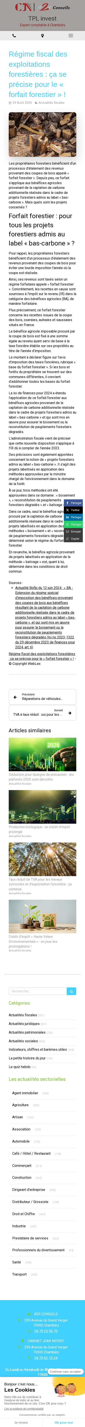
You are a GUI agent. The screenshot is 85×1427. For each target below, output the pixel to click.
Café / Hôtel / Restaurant (31, 1153)
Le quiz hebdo (20, 1067)
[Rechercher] (71, 991)
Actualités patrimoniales (27, 1032)
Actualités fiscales (23, 1015)
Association (21, 1129)
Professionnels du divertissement (38, 1250)
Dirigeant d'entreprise (28, 1190)
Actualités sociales (23, 1041)
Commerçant (21, 1166)
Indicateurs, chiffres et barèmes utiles (38, 1049)
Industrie (19, 1226)
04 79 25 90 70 (46, 1331)
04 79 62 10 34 (46, 1358)
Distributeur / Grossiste (30, 1202)
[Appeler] (14, 35)
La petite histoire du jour (27, 1058)
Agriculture (20, 1105)
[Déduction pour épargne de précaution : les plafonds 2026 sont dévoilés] (42, 754)
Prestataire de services (30, 1238)
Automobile (21, 1141)
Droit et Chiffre (23, 1214)
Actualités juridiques (24, 1024)
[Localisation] (42, 35)
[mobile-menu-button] (71, 35)
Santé (16, 1262)
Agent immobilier (25, 1093)
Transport (19, 1274)
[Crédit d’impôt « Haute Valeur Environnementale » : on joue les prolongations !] (42, 916)
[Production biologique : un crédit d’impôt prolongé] (42, 807)
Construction (21, 1177)
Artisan (17, 1117)
